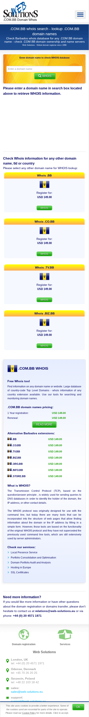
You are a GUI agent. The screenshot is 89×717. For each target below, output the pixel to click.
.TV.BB (16, 451)
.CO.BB (16, 445)
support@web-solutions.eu (28, 701)
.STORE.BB (19, 476)
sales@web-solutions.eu (27, 691)
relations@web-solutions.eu (55, 611)
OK (78, 707)
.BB (14, 439)
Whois (47, 76)
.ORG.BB (17, 463)
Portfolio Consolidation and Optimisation (33, 557)
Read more (44, 424)
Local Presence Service (24, 552)
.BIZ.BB (16, 457)
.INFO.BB (17, 470)
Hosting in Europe (21, 567)
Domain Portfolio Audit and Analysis (31, 562)
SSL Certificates (20, 572)
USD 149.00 (55, 439)
